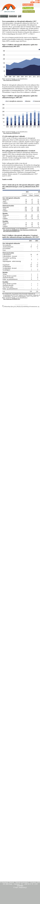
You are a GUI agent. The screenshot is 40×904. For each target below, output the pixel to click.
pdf (19, 16)
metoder (13, 16)
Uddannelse (28, 11)
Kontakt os (28, 5)
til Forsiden (28, 8)
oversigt (4, 16)
